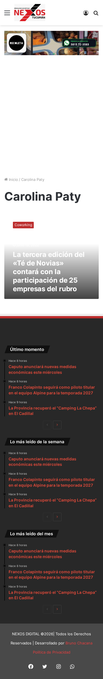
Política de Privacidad (51, 652)
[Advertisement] (51, 120)
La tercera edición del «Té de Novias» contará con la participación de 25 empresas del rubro (49, 271)
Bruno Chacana (79, 643)
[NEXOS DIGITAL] (29, 12)
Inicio (13, 179)
